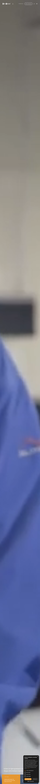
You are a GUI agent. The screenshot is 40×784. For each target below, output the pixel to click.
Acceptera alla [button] (28, 779)
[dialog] (31, 769)
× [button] (37, 756)
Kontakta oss (21, 3)
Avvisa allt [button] (35, 779)
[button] (31, 781)
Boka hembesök (28, 3)
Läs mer (28, 768)
